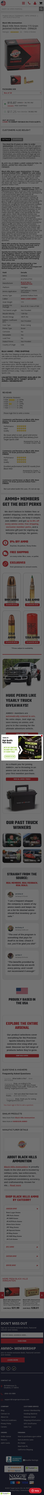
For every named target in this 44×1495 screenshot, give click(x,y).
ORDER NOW (10, 756)
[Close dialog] (42, 736)
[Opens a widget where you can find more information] (35, 1491)
